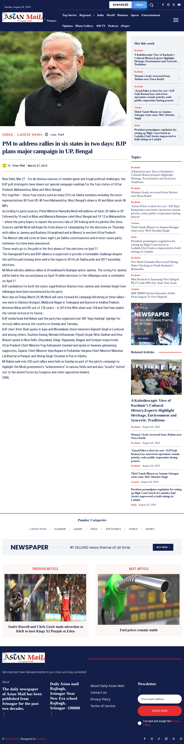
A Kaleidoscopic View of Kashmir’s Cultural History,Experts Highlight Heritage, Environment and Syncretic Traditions (155, 59)
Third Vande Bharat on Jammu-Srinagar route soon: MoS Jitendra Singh (154, 115)
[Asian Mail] (5, 165)
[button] (151, 5)
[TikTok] (159, 739)
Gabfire (41, 738)
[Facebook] (163, 5)
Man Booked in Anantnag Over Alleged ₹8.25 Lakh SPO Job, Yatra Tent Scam (155, 281)
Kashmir (138, 50)
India (7, 134)
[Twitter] (173, 5)
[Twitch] (166, 739)
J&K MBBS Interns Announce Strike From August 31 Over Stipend (153, 294)
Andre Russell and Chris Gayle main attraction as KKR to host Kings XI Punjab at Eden (45, 629)
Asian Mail (18, 165)
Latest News (29, 134)
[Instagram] (168, 5)
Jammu (138, 107)
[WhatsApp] (122, 165)
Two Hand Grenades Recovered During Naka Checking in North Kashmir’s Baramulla (154, 265)
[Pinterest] (111, 165)
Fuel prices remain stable (139, 630)
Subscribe (160, 710)
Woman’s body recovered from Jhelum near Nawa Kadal (152, 77)
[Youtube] (179, 5)
